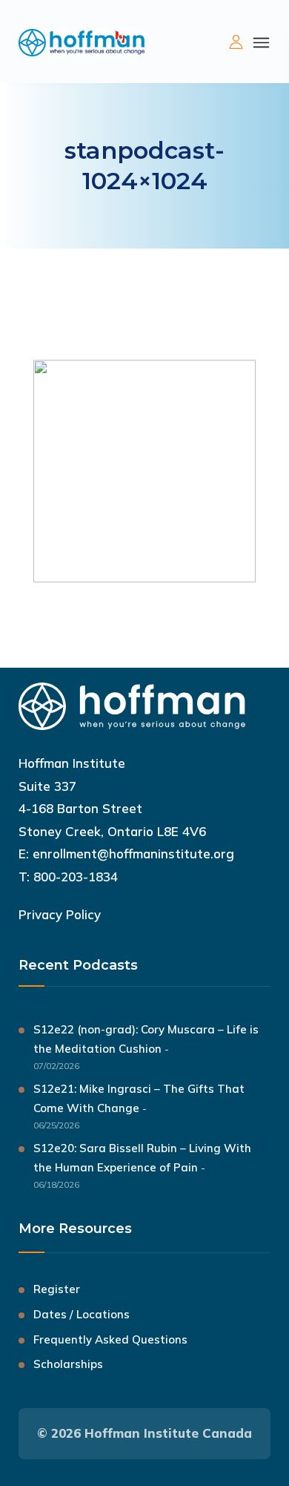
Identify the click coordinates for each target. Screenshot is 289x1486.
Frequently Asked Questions (110, 1339)
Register (56, 1289)
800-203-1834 (75, 876)
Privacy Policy (60, 914)
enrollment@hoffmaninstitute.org (133, 853)
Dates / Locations (81, 1314)
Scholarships (68, 1364)
